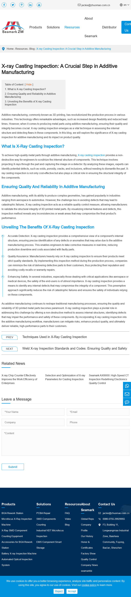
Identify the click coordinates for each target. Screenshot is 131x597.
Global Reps (87, 519)
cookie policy (89, 585)
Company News (89, 565)
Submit (12, 467)
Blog (32, 48)
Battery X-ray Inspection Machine (19, 553)
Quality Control (88, 559)
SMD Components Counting (46, 522)
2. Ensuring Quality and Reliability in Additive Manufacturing (30, 95)
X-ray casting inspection (91, 155)
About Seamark (91, 27)
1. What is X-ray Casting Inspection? (25, 89)
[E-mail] (127, 394)
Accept (72, 591)
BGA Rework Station (12, 513)
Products (35, 27)
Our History (87, 536)
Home (10, 48)
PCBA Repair (43, 513)
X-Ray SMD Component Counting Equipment (14, 533)
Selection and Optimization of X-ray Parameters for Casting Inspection (65, 377)
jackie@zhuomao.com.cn (94, 5)
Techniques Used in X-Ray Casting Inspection (54, 337)
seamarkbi (86, 570)
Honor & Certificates (87, 545)
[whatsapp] (127, 386)
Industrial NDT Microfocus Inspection (50, 533)
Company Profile (86, 527)
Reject (58, 591)
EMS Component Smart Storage (49, 545)
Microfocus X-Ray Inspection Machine (17, 522)
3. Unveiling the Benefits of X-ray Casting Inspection (28, 103)
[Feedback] (127, 402)
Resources (72, 27)
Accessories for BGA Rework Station (17, 545)
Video (68, 519)
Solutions (53, 27)
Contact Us (106, 504)
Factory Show (88, 553)
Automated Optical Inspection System (17, 562)
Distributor (109, 27)
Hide (29, 84)
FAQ (67, 513)
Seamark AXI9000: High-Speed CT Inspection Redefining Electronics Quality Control (109, 379)
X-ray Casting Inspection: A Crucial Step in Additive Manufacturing (73, 48)
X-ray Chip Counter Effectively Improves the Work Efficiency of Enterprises (19, 379)
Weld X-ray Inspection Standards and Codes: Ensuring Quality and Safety (74, 348)
